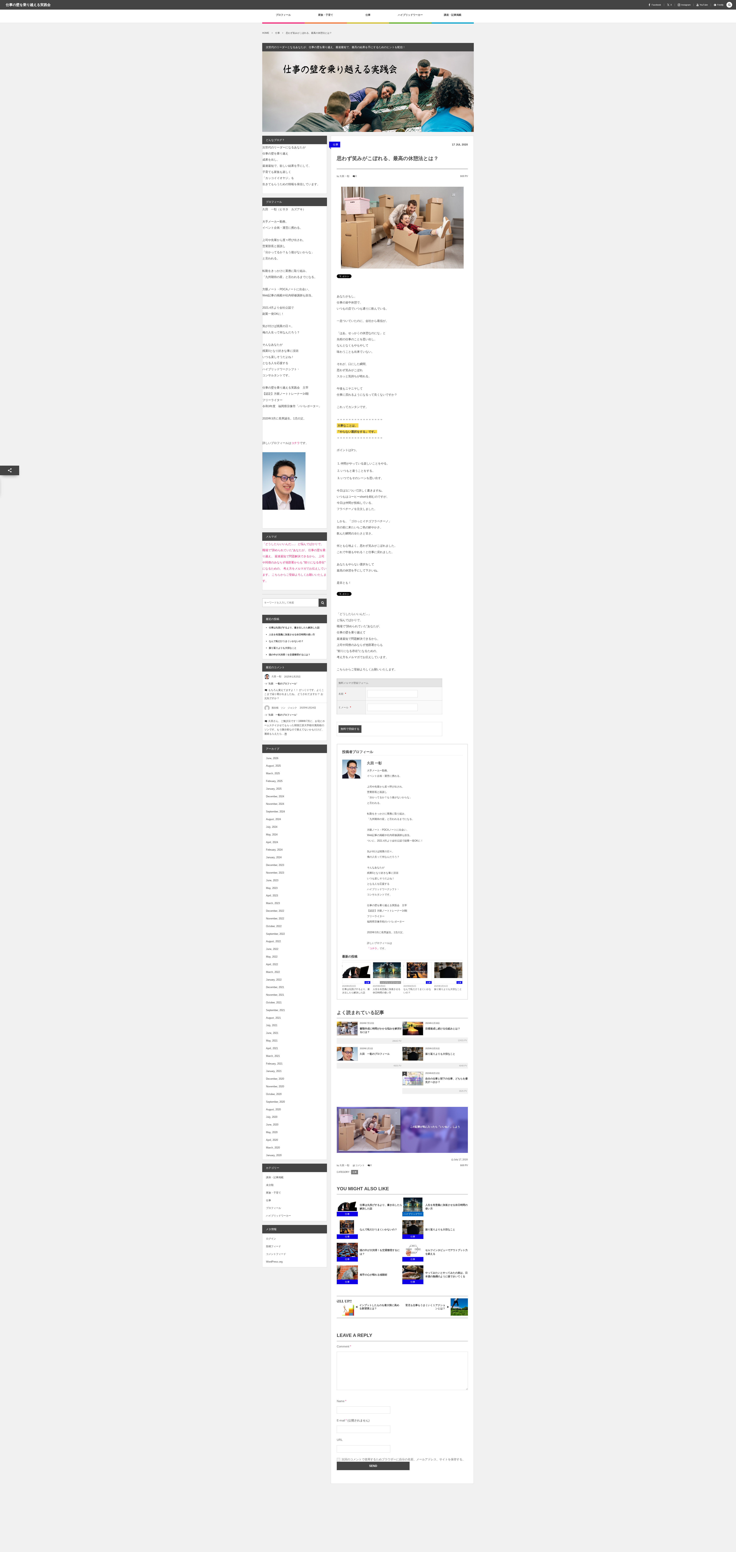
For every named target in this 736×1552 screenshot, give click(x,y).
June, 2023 (272, 880)
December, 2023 (275, 865)
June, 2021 (272, 1033)
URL (340, 1439)
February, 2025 (274, 781)
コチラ (295, 443)
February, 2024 (274, 849)
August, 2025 (273, 765)
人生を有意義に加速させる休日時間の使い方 (386, 991)
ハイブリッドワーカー (390, 983)
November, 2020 (275, 1086)
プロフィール (273, 1208)
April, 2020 (272, 1140)
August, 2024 (273, 819)
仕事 (335, 144)
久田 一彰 (344, 176)
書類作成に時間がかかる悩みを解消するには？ (381, 1030)
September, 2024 (275, 811)
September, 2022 (275, 933)
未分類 (270, 1185)
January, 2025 (274, 788)
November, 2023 (275, 872)
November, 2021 (275, 994)
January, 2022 (274, 979)
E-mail (341, 1420)
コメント (360, 1165)
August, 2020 (273, 1109)
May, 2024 (272, 834)
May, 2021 (272, 1040)
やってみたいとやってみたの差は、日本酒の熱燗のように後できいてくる (446, 1274)
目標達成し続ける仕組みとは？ (442, 1028)
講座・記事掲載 (274, 1177)
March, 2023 (273, 903)
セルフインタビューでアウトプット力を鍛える (446, 1252)
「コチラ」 (373, 948)
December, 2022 (275, 910)
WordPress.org (274, 1261)
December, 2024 (275, 796)
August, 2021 (273, 1017)
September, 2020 (275, 1101)
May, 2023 (272, 888)
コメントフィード (276, 1254)
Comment (343, 1346)
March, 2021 (273, 1056)
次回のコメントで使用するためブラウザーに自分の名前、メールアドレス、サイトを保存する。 (403, 1459)
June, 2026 (272, 758)
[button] (729, 5)
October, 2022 (274, 926)
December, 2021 (275, 987)
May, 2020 (272, 1132)
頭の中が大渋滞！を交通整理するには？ (380, 1252)
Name (340, 1401)
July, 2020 (271, 1117)
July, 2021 (271, 1025)
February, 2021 (274, 1063)
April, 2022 (272, 964)
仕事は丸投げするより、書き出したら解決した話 (356, 991)
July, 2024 (271, 826)
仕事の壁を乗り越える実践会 (28, 5)
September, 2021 (275, 1010)
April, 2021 (272, 1048)
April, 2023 (272, 895)
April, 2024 (272, 842)
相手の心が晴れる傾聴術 (373, 1274)
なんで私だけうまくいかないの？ (417, 991)
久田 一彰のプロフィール (375, 1053)
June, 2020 (272, 1124)
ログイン (271, 1238)
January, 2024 (274, 857)
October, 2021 (274, 1002)
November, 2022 (275, 918)
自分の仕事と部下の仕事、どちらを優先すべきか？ (446, 1080)
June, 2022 (272, 949)
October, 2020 (274, 1094)
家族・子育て (273, 1192)
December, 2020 (275, 1078)
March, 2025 (273, 773)
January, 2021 (274, 1071)
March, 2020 (273, 1147)
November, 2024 (275, 803)
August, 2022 (273, 941)
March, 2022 (273, 972)
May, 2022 (272, 956)
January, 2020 (274, 1155)
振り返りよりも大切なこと (448, 989)
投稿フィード (273, 1246)
